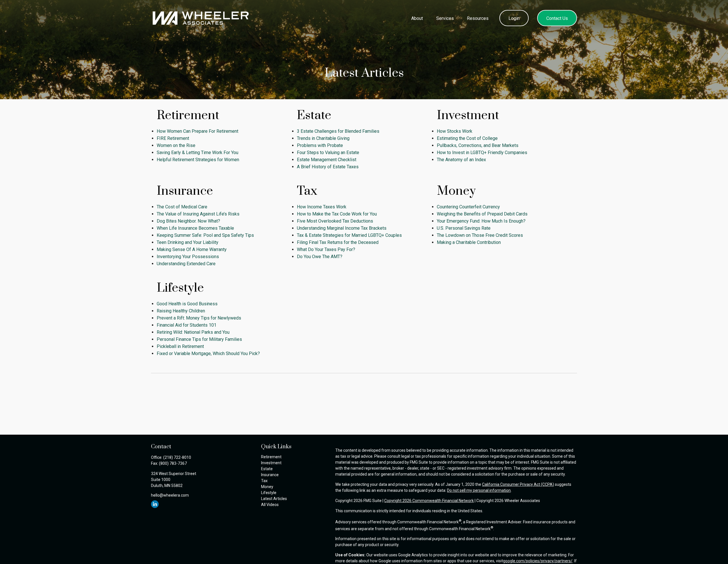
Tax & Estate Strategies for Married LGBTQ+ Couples (349, 235)
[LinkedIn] (155, 504)
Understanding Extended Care (186, 263)
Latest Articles (274, 498)
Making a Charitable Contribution (469, 242)
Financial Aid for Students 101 (186, 325)
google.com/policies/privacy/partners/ (537, 561)
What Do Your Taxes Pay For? (326, 249)
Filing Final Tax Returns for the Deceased (338, 242)
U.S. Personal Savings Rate (464, 228)
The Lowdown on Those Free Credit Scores (480, 235)
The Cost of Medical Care (182, 207)
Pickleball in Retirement (180, 346)
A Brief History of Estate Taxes (328, 166)
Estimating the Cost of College (467, 138)
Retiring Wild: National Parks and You (193, 332)
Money (267, 486)
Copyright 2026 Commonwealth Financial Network (429, 500)
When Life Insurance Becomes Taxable (195, 228)
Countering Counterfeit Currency (468, 207)
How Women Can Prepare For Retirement (197, 131)
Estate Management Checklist (326, 159)
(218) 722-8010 (177, 457)
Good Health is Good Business (187, 303)
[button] (417, 18)
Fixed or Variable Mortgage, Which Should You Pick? (208, 353)
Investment (271, 463)
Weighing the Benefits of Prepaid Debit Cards (482, 214)
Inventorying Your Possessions (188, 256)
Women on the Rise (176, 145)
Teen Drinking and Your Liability (187, 242)
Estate (267, 468)
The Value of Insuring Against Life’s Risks (198, 214)
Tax (264, 480)
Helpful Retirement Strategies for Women (198, 159)
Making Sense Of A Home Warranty (192, 249)
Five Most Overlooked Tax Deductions (335, 221)
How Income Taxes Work (321, 207)
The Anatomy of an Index (461, 159)
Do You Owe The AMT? (319, 256)
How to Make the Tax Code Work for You (337, 214)
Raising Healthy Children (181, 311)
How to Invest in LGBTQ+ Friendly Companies (482, 152)
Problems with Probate (320, 145)
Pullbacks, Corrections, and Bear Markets (477, 145)
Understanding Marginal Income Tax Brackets (341, 228)
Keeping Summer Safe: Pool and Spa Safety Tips (205, 235)
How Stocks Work (454, 131)
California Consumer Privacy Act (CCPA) (518, 484)
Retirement (271, 457)
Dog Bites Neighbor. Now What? (188, 221)
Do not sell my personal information (479, 490)
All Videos (270, 504)
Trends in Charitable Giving (323, 138)
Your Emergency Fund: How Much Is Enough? (481, 221)
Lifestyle (268, 492)
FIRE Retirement (173, 138)
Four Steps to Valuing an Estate (328, 152)
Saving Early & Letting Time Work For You (197, 152)
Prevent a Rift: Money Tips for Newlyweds (199, 318)
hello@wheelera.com (170, 495)
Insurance (270, 474)
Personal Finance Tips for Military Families (199, 339)
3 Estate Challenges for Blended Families (338, 131)
